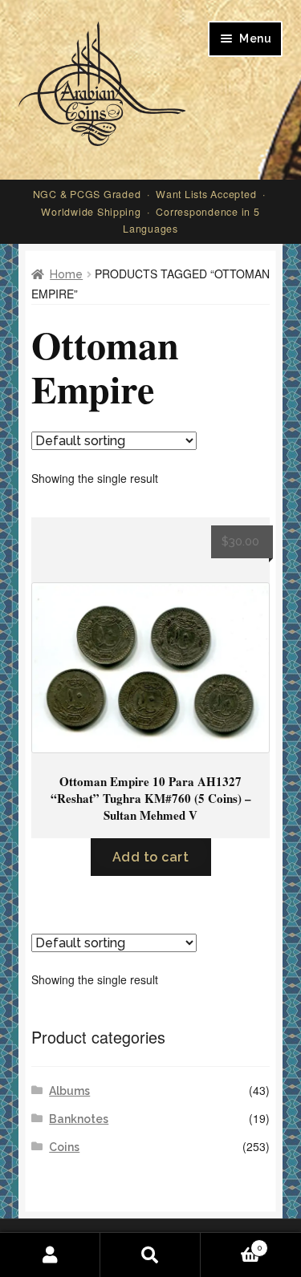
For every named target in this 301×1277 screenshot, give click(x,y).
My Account (50, 1255)
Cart (231, 1244)
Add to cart (150, 857)
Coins (64, 1147)
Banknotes (78, 1119)
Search (150, 1255)
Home (66, 274)
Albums (69, 1090)
